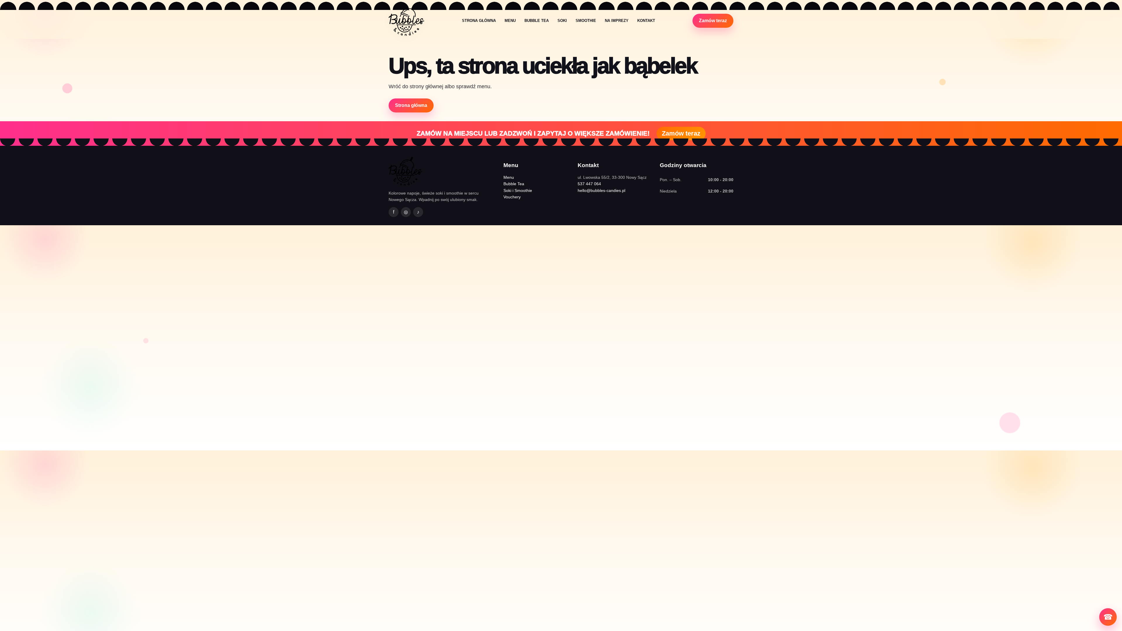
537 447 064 (589, 183)
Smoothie (586, 20)
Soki (562, 20)
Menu (510, 20)
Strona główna (479, 20)
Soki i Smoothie (517, 190)
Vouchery (512, 197)
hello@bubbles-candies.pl (601, 190)
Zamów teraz (713, 20)
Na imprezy (616, 20)
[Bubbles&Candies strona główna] (406, 20)
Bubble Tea (536, 20)
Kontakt (646, 20)
